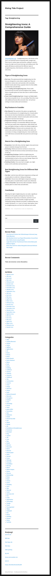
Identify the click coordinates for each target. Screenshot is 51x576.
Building (8, 368)
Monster (8, 445)
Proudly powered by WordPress (20, 572)
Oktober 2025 (10, 289)
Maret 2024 (9, 323)
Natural (8, 456)
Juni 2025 (8, 295)
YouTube (8, 522)
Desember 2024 (10, 306)
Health (8, 416)
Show (7, 486)
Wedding (8, 516)
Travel (8, 505)
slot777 (7, 561)
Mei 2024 (8, 319)
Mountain (9, 447)
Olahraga (8, 460)
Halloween (9, 415)
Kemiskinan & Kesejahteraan (14, 428)
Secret (8, 482)
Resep (8, 477)
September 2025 (10, 291)
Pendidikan (9, 463)
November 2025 (10, 287)
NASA (7, 454)
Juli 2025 (8, 293)
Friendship (9, 403)
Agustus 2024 (10, 314)
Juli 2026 (8, 276)
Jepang (8, 424)
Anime (8, 345)
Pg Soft (7, 553)
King (7, 433)
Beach (8, 352)
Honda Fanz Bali (10, 418)
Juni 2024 (8, 317)
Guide (22, 208)
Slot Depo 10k (8, 542)
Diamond (8, 388)
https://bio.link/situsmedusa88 (13, 564)
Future (8, 405)
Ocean (8, 458)
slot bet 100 (8, 534)
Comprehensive (17, 208)
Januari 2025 (9, 304)
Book (7, 364)
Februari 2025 (10, 302)
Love (7, 439)
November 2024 (10, 308)
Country (8, 383)
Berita (8, 356)
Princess (8, 473)
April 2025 (9, 299)
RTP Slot (7, 538)
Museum (8, 450)
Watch (8, 514)
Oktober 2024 (10, 310)
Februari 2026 (10, 282)
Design (8, 386)
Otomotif (8, 462)
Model (8, 443)
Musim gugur (9, 452)
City (7, 379)
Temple (8, 503)
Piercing (8, 465)
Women (8, 518)
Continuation (9, 381)
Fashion (8, 400)
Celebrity (8, 373)
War (7, 512)
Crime (8, 384)
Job (7, 426)
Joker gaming (8, 549)
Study (7, 497)
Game (7, 407)
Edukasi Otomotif (11, 394)
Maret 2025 (9, 300)
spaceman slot (10, 494)
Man (7, 441)
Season (8, 480)
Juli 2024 (8, 316)
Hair (12, 208)
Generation (9, 411)
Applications (9, 349)
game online (9, 409)
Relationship (9, 475)
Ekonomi (8, 396)
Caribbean (9, 369)
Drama (8, 390)
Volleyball (9, 510)
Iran (7, 420)
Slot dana (7, 546)
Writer (8, 520)
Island (8, 422)
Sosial (8, 492)
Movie (8, 448)
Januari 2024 (9, 327)
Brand (8, 366)
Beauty (8, 354)
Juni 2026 (9, 278)
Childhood (9, 377)
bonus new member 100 (11, 557)
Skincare (8, 490)
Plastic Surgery (10, 469)
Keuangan (9, 431)
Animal (8, 343)
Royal (7, 479)
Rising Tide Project (14, 8)
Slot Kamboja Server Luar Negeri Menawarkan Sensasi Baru (22, 238)
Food (7, 401)
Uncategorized (10, 507)
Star (7, 495)
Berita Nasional (10, 360)
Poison (8, 471)
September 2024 (10, 312)
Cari (6, 218)
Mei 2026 (8, 280)
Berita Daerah (10, 358)
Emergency (9, 398)
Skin (7, 488)
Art (7, 351)
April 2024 (9, 321)
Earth (7, 392)
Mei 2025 (8, 297)
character (8, 375)
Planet (8, 467)
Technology (9, 501)
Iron (25, 208)
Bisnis (8, 362)
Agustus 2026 (10, 274)
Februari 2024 (10, 325)
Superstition (9, 499)
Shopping (9, 484)
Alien (7, 339)
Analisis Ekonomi (11, 341)
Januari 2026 (9, 284)
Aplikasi (8, 347)
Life (7, 437)
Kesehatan (9, 430)
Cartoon (8, 371)
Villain (8, 509)
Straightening (30, 208)
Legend (8, 435)
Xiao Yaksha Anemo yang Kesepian (15, 240)
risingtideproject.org (10, 58)
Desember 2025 (10, 285)
